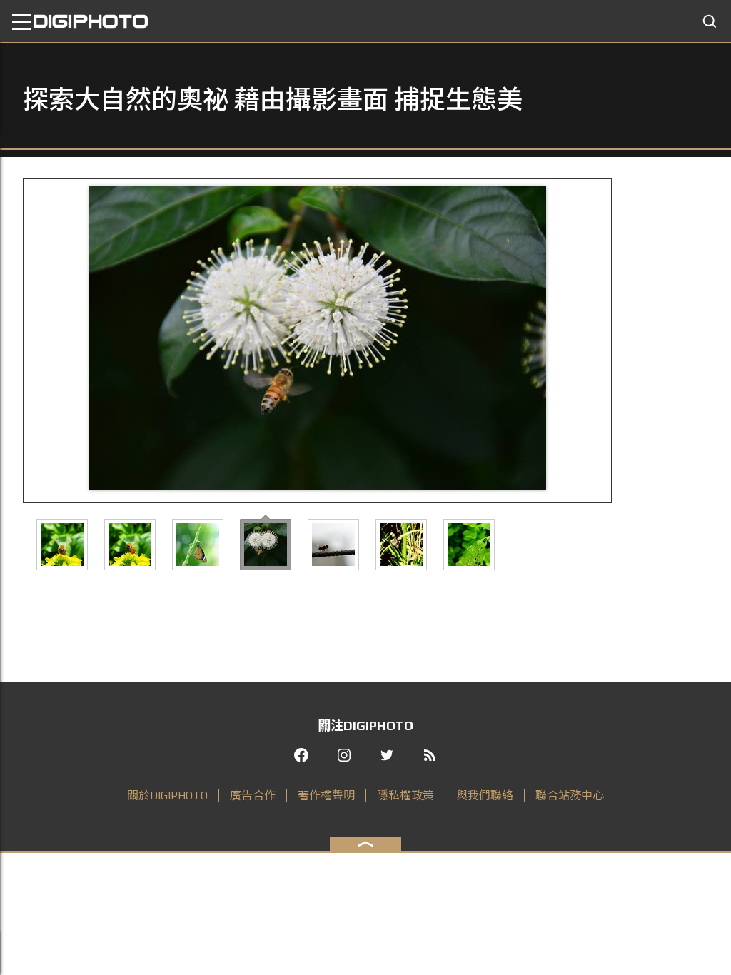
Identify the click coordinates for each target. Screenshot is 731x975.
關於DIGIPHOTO (167, 795)
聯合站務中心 (569, 795)
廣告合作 (253, 795)
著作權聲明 (326, 795)
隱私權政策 (405, 795)
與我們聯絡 (484, 795)
